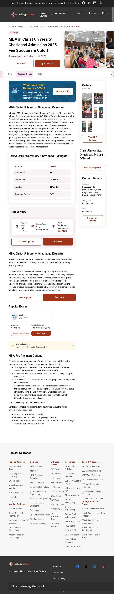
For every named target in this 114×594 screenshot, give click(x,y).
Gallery (41, 74)
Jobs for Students (73, 546)
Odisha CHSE (70, 530)
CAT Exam (55, 469)
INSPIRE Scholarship (70, 501)
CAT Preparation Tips (56, 516)
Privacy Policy (59, 579)
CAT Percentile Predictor (92, 480)
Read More (62, 231)
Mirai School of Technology (15, 528)
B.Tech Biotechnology (39, 487)
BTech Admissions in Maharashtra (91, 521)
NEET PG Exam (57, 482)
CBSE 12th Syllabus (69, 467)
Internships (70, 3)
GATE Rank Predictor (91, 466)
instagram (102, 566)
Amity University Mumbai (16, 486)
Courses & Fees (24, 74)
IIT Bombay (13, 497)
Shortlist (21, 64)
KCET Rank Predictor (91, 475)
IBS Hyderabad (15, 481)
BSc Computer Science (40, 515)
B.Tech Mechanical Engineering (38, 492)
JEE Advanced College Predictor (91, 492)
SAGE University (16, 492)
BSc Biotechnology (38, 524)
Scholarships (32, 3)
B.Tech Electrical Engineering (37, 504)
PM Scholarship (72, 495)
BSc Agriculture (37, 519)
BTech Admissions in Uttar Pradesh (93, 514)
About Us (57, 566)
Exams (13, 3)
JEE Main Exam (57, 491)
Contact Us (58, 572)
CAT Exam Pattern (55, 525)
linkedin (94, 566)
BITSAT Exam (57, 509)
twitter (85, 566)
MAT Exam (55, 487)
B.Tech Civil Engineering (40, 499)
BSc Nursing (35, 510)
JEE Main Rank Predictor (92, 471)
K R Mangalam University (15, 475)
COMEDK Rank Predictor (92, 499)
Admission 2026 (45, 3)
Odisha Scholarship (70, 508)
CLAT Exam (56, 478)
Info (10, 74)
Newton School (15, 509)
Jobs (78, 3)
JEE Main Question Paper (73, 482)
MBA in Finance (37, 466)
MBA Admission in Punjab (93, 509)
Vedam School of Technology (16, 536)
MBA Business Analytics (36, 476)
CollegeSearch (22, 14)
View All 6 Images (92, 138)
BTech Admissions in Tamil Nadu (91, 528)
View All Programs (92, 168)
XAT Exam (55, 500)
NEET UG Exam (57, 505)
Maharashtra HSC (73, 521)
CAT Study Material (69, 475)
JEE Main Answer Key (72, 489)
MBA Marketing (37, 482)
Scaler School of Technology (16, 514)
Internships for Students (71, 540)
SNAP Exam (56, 496)
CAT (52, 194)
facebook (77, 566)
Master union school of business (19, 521)
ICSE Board (70, 526)
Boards (21, 3)
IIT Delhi (12, 501)
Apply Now (41, 333)
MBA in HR (34, 471)
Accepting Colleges (21, 333)
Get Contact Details (92, 219)
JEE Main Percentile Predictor (90, 485)
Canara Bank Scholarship (70, 515)
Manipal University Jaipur (17, 467)
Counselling (58, 3)
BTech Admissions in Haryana (91, 536)
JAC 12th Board (72, 535)
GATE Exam (56, 474)
